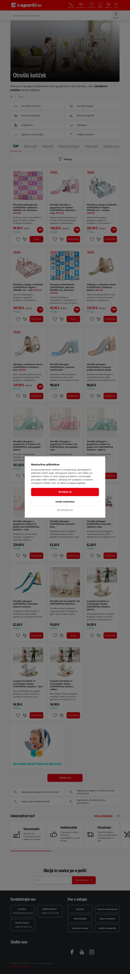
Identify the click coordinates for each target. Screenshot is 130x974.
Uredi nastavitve (65, 501)
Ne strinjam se (65, 509)
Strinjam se (65, 491)
